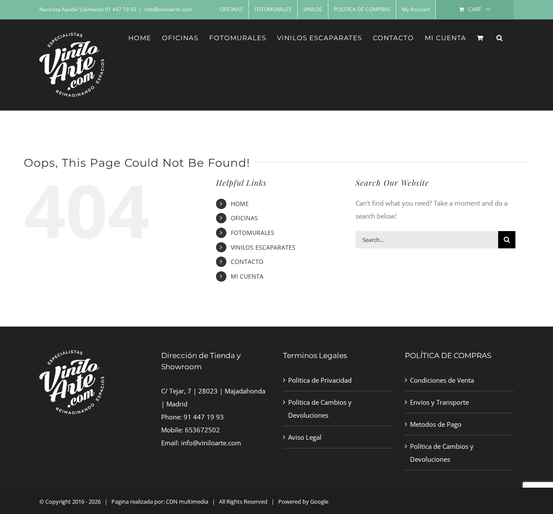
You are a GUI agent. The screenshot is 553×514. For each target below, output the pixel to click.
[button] (499, 37)
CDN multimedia (187, 501)
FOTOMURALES (252, 232)
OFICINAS (244, 218)
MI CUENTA (247, 276)
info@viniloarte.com (168, 9)
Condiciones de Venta (442, 380)
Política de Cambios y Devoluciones (320, 408)
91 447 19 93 (204, 416)
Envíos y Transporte (439, 402)
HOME (240, 204)
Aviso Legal (304, 437)
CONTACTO (247, 261)
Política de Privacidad (320, 380)
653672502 (202, 429)
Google (319, 501)
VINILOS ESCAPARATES (263, 247)
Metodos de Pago (435, 424)
